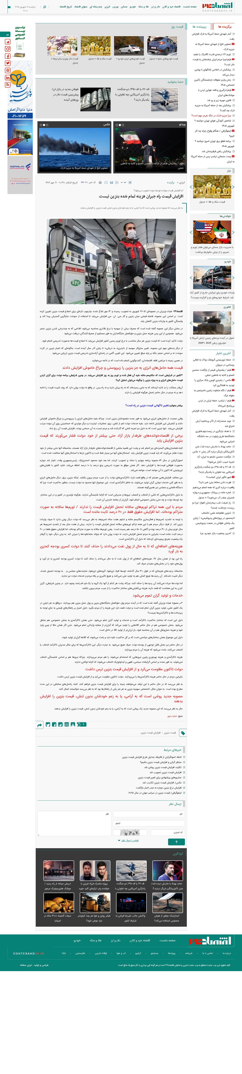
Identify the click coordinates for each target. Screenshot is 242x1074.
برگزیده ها (224, 27)
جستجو (154, 953)
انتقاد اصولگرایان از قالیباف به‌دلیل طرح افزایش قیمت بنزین (152, 757)
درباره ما (227, 953)
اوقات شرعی (101, 953)
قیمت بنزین (170, 733)
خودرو (133, 7)
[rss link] (7, 84)
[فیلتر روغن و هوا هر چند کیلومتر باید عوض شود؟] (93, 903)
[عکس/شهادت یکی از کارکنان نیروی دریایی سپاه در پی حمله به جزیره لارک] (74, 150)
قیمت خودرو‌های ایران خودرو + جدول (130, 61)
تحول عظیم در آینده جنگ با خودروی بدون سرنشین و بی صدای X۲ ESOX (212, 340)
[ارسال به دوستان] (106, 182)
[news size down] (117, 182)
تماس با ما (207, 953)
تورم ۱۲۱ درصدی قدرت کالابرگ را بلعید (212, 54)
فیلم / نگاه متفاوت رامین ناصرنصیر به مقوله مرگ (159, 168)
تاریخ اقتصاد (66, 7)
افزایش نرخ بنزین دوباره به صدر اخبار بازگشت (159, 788)
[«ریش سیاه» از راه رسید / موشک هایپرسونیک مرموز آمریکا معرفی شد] (57, 870)
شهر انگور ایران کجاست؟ (218, 477)
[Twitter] (48, 724)
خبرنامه (188, 953)
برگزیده (170, 182)
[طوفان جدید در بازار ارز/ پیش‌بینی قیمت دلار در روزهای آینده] (95, 99)
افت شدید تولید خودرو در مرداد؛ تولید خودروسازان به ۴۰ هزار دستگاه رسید (212, 295)
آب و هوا (121, 953)
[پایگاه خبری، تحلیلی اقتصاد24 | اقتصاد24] (211, 8)
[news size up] (130, 182)
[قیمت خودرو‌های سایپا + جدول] (162, 45)
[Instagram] (66, 724)
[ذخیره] (111, 182)
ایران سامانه (26, 965)
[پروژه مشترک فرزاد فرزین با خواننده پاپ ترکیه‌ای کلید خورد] (93, 870)
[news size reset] (123, 182)
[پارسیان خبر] (20, 89)
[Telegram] (60, 724)
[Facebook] (54, 724)
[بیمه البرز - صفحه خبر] (20, 41)
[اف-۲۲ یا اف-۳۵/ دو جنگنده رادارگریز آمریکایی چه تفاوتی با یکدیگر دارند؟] (164, 99)
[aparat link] (7, 70)
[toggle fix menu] (5, 34)
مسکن (124, 7)
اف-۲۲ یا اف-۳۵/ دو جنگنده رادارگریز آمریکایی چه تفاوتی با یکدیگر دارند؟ (132, 94)
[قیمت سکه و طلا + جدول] (95, 45)
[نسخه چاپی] (100, 182)
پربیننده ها (199, 27)
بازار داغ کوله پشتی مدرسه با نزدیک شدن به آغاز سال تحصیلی (212, 249)
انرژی (107, 7)
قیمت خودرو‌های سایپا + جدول (163, 59)
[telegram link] (7, 41)
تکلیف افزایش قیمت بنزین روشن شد (163, 767)
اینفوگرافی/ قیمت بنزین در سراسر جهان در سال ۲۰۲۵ (155, 793)
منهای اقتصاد (80, 7)
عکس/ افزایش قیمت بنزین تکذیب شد (162, 783)
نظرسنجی (80, 953)
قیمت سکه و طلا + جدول (99, 59)
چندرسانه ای (96, 7)
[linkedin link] (7, 77)
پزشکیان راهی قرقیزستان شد (216, 151)
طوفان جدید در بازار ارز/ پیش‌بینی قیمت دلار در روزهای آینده (65, 94)
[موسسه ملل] (20, 137)
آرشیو (138, 953)
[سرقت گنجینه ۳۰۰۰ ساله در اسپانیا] (57, 903)
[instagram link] (7, 49)
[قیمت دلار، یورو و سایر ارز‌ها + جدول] (62, 45)
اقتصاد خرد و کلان (171, 7)
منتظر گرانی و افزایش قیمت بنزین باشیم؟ (161, 762)
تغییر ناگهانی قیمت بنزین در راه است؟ (147, 405)
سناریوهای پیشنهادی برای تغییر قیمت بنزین (160, 778)
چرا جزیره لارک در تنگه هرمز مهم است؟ (211, 116)
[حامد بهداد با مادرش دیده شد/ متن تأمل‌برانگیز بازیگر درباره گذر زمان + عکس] (166, 870)
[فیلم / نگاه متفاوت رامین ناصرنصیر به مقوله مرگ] (150, 150)
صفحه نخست (190, 7)
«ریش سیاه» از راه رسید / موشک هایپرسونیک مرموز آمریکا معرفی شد (57, 889)
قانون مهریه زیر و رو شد (219, 100)
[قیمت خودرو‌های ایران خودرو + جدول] (129, 45)
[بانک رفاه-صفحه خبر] (20, 175)
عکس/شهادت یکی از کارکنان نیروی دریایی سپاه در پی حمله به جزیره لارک (77, 166)
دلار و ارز (155, 7)
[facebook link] (7, 56)
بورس (115, 7)
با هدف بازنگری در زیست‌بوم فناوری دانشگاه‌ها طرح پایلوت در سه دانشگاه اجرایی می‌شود (214, 436)
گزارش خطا (73, 724)
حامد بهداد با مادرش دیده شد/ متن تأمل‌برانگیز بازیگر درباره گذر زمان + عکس (166, 889)
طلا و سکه (143, 7)
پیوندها (171, 953)
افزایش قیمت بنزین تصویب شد (166, 772)
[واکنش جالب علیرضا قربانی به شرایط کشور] (129, 903)
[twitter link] (7, 63)
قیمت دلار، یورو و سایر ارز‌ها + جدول (64, 61)
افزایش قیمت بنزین (151, 733)
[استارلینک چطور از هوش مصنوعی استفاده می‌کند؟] (166, 903)
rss (64, 953)
